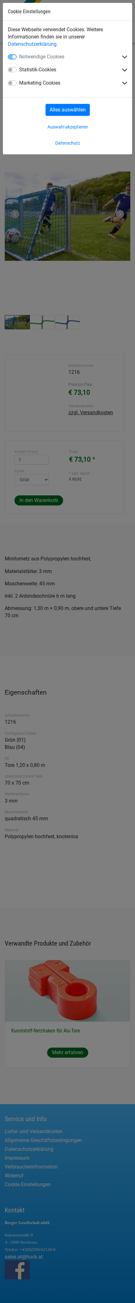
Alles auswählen (68, 110)
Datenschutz (67, 143)
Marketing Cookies (39, 83)
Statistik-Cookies (37, 70)
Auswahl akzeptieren (67, 126)
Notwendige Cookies (41, 57)
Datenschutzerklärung (32, 44)
